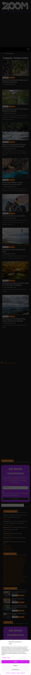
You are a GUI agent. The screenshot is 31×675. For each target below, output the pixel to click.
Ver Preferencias (15, 669)
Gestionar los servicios (6, 657)
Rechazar (15, 665)
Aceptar (15, 661)
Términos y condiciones (21, 672)
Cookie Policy (8, 672)
